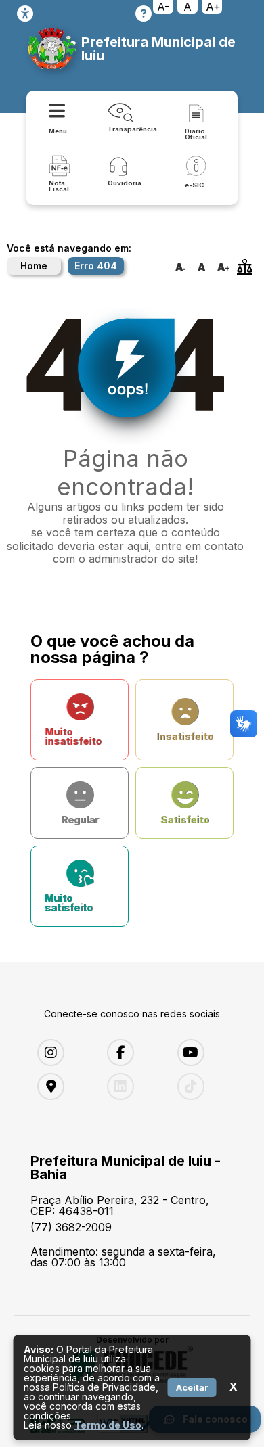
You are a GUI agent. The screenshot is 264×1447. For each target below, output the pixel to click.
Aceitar (192, 1387)
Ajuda (143, 13)
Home (33, 265)
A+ (213, 7)
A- (163, 7)
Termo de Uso (107, 1425)
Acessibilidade (25, 13)
